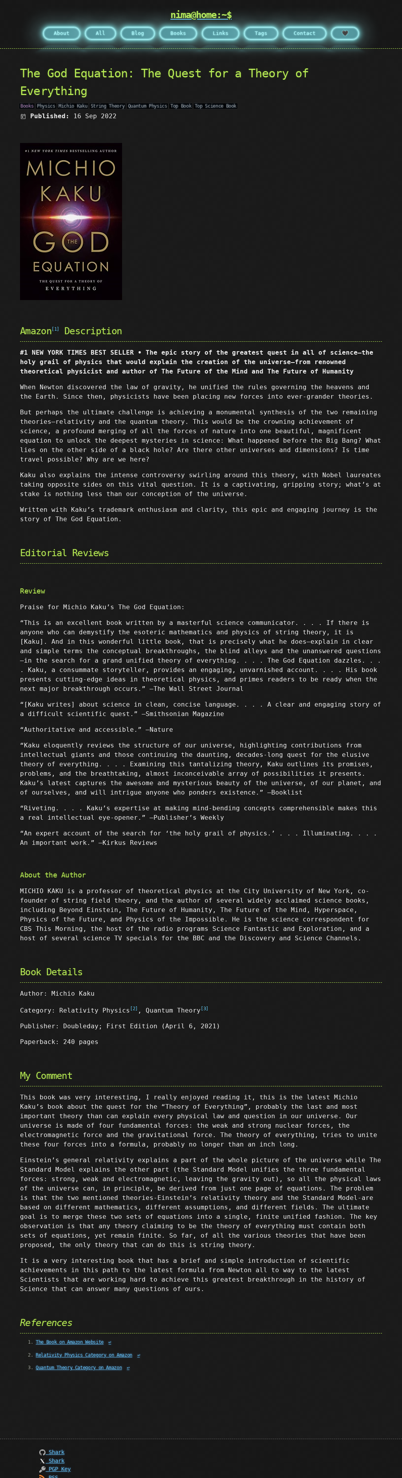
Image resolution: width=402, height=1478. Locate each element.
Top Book (180, 106)
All (100, 33)
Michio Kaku (72, 106)
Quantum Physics (147, 106)
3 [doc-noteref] (204, 1008)
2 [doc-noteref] (134, 1008)
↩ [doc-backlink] (109, 1342)
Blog (138, 33)
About (61, 33)
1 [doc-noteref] (55, 329)
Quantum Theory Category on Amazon (79, 1367)
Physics (46, 106)
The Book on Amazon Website (70, 1342)
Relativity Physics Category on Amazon (84, 1355)
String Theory (107, 106)
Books (178, 33)
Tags (261, 33)
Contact (305, 33)
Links (220, 33)
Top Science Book (215, 106)
